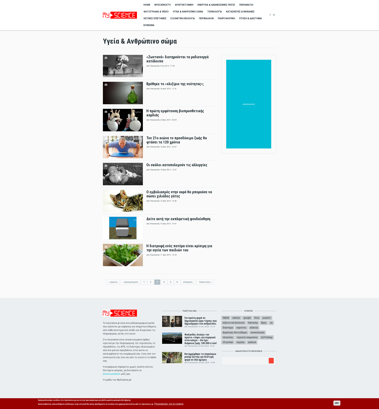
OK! (337, 403)
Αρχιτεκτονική (184, 4)
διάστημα (228, 327)
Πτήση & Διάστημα (250, 18)
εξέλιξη (254, 327)
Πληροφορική (226, 18)
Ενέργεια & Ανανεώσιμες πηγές (216, 4)
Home (146, 4)
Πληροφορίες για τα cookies (168, 404)
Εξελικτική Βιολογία (183, 18)
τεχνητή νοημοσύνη (247, 337)
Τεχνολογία (214, 11)
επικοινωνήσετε (111, 373)
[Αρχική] (120, 14)
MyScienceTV (162, 4)
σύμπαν (241, 342)
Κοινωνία (148, 25)
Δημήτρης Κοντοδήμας (235, 332)
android (252, 342)
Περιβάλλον (206, 18)
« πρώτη (112, 282)
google (247, 317)
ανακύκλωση (257, 332)
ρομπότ (267, 317)
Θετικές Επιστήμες (154, 18)
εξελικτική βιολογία (233, 322)
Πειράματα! (246, 4)
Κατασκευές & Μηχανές (240, 11)
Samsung (253, 322)
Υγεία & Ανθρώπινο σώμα (188, 11)
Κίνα (256, 317)
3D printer (228, 342)
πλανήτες (228, 337)
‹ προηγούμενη (130, 282)
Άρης (263, 322)
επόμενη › (188, 282)
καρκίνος (241, 327)
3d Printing (266, 337)
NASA (226, 317)
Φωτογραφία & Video (156, 11)
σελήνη (236, 317)
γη (271, 322)
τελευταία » (205, 282)
